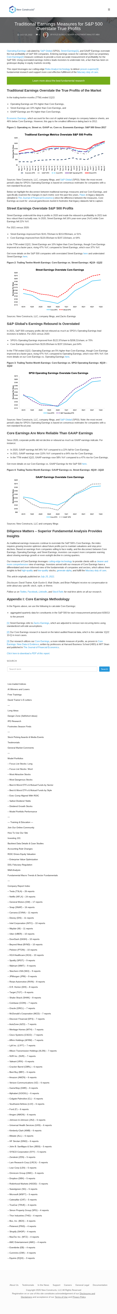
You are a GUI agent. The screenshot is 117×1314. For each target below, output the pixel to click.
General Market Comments (21, 748)
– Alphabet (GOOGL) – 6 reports (23, 1093)
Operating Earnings (16, 51)
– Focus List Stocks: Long (20, 764)
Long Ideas (13, 710)
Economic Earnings (16, 118)
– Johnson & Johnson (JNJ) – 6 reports (26, 1120)
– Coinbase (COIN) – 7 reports (22, 1003)
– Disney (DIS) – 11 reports (21, 918)
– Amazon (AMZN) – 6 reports (22, 1077)
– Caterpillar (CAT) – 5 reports (22, 1200)
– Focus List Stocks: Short (20, 769)
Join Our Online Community (21, 827)
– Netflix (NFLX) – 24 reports (21, 897)
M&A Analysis (14, 870)
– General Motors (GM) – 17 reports (25, 902)
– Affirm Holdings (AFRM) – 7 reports (25, 1040)
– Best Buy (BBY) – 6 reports (21, 1072)
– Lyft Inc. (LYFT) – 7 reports (21, 1045)
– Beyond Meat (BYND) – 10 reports (25, 944)
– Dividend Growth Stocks (20, 806)
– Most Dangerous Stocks (20, 780)
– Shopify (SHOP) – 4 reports (22, 1231)
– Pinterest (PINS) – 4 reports (22, 1226)
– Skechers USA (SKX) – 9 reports (24, 971)
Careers (68, 1285)
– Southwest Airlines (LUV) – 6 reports (26, 1104)
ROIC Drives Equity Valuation (22, 854)
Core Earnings (14, 57)
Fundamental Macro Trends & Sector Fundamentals (33, 875)
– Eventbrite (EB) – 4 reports (21, 1247)
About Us (14, 1285)
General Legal (82, 1285)
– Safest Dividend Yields (19, 801)
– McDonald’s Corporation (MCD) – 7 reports (29, 1013)
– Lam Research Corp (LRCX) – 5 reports (28, 1162)
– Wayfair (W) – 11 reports (20, 928)
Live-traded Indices (17, 684)
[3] (97, 69)
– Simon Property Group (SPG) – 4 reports (28, 1210)
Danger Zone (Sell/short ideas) (22, 716)
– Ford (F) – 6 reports (18, 1109)
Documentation (100, 1285)
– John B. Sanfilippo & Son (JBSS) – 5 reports (30, 1146)
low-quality (43, 570)
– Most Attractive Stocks (19, 774)
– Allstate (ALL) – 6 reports (20, 1136)
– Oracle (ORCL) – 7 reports (21, 1008)
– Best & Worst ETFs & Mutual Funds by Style (30, 790)
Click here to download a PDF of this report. (28, 653)
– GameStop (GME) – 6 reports (23, 1088)
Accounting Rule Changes (20, 849)
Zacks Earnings (41, 623)
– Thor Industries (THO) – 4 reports (25, 1216)
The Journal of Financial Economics (36, 198)
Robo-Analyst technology (57, 69)
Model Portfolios (15, 758)
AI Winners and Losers (19, 689)
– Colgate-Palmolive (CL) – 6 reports (25, 1099)
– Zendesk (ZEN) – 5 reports (21, 1157)
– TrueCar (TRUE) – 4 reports (22, 1205)
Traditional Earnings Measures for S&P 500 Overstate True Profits (58, 26)
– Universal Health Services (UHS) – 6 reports (30, 1125)
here (85, 253)
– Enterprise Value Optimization (23, 859)
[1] (77, 51)
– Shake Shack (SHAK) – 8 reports (24, 998)
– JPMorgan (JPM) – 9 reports (22, 976)
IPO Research (14, 721)
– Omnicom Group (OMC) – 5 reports (26, 1173)
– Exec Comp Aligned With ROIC (23, 796)
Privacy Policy (79, 1297)
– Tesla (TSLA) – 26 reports (21, 891)
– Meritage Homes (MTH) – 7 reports (25, 1029)
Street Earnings (68, 51)
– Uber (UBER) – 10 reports (21, 934)
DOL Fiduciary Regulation (20, 865)
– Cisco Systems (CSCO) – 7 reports (25, 1035)
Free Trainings (15, 695)
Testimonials (14, 742)
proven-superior (88, 69)
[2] (22, 57)
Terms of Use (61, 1297)
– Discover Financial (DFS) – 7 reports (26, 1019)
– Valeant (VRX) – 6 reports (21, 1061)
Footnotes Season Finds (19, 726)
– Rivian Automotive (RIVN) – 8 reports (26, 982)
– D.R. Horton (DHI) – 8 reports (23, 987)
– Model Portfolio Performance (22, 811)
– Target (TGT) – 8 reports (20, 992)
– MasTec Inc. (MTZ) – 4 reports (23, 1237)
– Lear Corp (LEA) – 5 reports (22, 1168)
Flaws (82, 195)
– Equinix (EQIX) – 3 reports (21, 1258)
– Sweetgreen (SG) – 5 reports (22, 1189)
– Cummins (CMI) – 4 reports (22, 1253)
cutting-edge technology (60, 561)
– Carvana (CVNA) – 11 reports (23, 912)
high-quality (27, 570)
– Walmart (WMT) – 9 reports (22, 966)
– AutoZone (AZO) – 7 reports (22, 1024)
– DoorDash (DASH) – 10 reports (23, 939)
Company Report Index (19, 886)
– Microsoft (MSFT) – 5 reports (22, 1194)
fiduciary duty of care (87, 72)
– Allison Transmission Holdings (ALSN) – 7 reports (32, 1051)
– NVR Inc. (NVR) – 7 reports (22, 1056)
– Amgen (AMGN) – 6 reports (22, 1115)
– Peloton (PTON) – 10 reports (22, 950)
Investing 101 (14, 838)
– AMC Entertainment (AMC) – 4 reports (27, 1242)
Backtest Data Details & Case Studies (26, 843)
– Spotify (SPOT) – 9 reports (21, 960)
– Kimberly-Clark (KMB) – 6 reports (24, 1130)
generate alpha (64, 570)
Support (56, 1285)
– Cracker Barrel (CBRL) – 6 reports (25, 1067)
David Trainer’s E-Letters (20, 700)
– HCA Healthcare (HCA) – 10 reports (26, 955)
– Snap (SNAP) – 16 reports (21, 907)
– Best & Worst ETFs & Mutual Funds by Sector (30, 785)
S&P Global (46, 51)
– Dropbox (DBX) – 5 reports (21, 1178)
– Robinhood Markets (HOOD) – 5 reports (28, 1184)
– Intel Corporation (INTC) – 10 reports (26, 923)
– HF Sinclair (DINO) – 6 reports (23, 1141)
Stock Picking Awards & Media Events (26, 737)
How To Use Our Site (18, 833)
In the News (43, 1285)
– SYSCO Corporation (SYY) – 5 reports (27, 1152)
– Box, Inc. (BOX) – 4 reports (21, 1221)
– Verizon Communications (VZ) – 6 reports (28, 1083)
